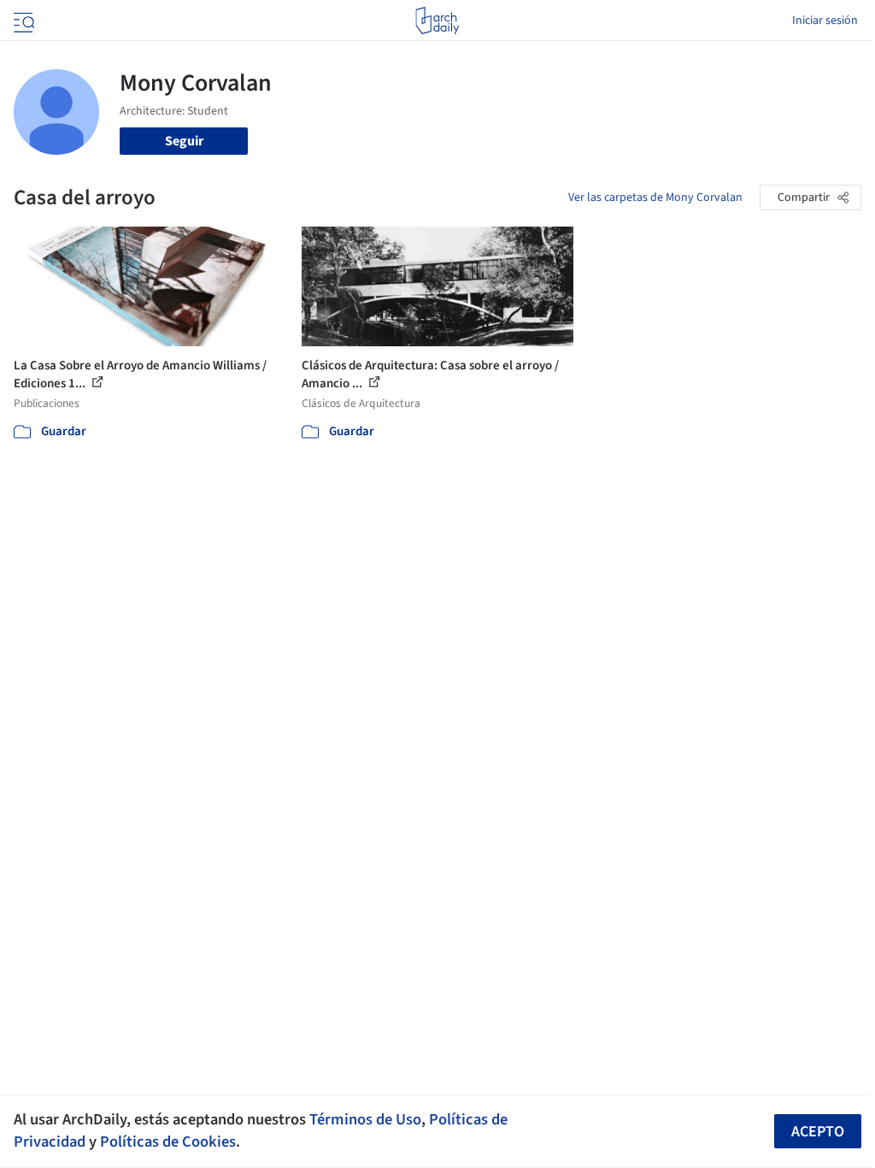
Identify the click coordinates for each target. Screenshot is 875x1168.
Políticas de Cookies (168, 1141)
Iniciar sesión (825, 21)
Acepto (817, 1131)
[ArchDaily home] (437, 20)
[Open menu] (22, 20)
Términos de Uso (365, 1119)
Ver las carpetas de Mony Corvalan (655, 198)
